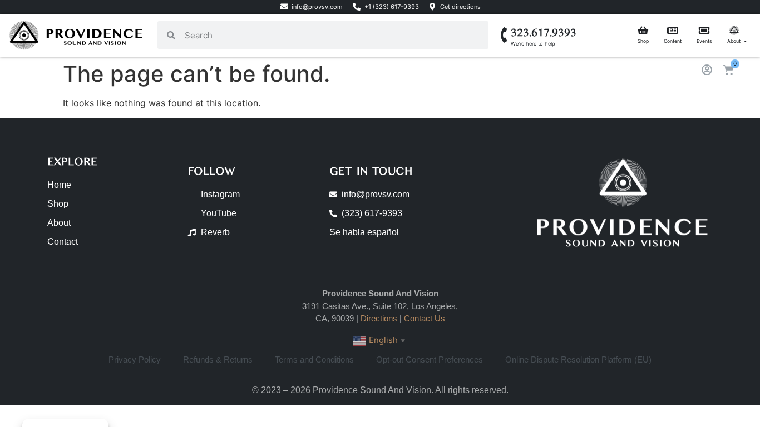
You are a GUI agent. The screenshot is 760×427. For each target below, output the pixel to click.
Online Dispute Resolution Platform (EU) (578, 359)
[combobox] (331, 35)
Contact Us (424, 318)
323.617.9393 (543, 33)
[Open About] (745, 41)
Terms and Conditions (314, 359)
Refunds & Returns (218, 359)
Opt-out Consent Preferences (429, 359)
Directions (379, 318)
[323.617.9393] (504, 35)
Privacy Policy (134, 359)
